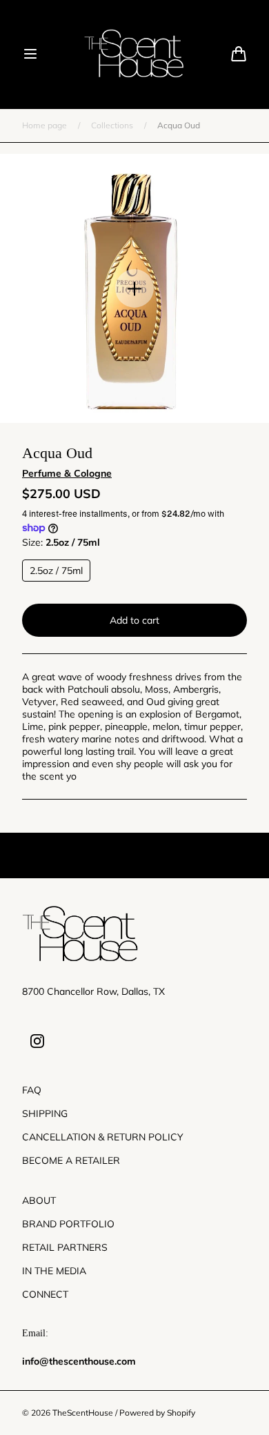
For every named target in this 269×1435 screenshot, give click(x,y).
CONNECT (45, 1294)
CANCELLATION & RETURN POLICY (102, 1137)
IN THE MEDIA (54, 1271)
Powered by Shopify (157, 1412)
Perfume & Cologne (67, 473)
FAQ (31, 1090)
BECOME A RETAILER (71, 1160)
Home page (44, 125)
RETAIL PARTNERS (65, 1247)
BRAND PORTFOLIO (68, 1224)
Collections (112, 125)
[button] (30, 54)
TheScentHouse (82, 1412)
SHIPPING (45, 1113)
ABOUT (39, 1200)
